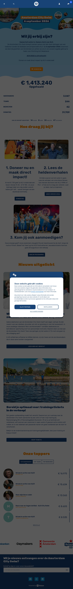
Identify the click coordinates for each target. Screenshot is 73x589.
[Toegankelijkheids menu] (71, 2)
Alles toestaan (25, 307)
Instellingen (48, 307)
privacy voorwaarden (37, 291)
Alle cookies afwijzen (36, 311)
